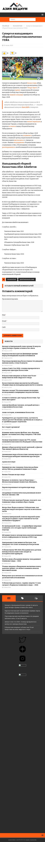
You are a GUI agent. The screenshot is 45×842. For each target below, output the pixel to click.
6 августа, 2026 (8, 372)
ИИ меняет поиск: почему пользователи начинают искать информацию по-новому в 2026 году (22, 536)
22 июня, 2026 (7, 523)
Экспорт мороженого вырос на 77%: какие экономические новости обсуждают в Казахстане (22, 441)
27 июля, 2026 (7, 424)
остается (12, 126)
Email (4, 321)
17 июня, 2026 (7, 547)
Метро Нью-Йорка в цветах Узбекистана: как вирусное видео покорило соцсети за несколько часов (21, 509)
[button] (42, 14)
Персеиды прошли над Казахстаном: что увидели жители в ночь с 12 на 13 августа (22, 362)
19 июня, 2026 (7, 532)
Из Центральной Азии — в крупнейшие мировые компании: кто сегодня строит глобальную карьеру (21, 528)
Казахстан (11, 279)
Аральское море (8, 462)
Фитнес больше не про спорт (13, 475)
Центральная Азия (27, 279)
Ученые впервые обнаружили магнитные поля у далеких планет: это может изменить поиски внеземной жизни (21, 568)
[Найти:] (22, 19)
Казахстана (32, 83)
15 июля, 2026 (7, 451)
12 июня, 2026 (7, 580)
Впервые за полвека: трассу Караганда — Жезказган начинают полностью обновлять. (19, 481)
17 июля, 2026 (7, 444)
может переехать (34, 122)
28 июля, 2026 (7, 415)
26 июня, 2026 (7, 497)
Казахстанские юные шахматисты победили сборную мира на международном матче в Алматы (22, 384)
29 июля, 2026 (7, 409)
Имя (3, 315)
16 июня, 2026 (7, 556)
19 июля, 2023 (8, 45)
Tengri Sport (32, 88)
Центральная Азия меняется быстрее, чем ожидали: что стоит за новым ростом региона (20, 543)
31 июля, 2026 (7, 394)
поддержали (19, 142)
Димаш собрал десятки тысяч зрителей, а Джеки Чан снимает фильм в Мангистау (22, 448)
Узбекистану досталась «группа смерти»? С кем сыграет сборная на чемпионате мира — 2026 (21, 584)
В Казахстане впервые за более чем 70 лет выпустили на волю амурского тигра (19, 377)
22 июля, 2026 (7, 437)
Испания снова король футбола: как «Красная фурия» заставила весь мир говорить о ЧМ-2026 (21, 433)
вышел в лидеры (16, 95)
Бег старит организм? (11, 427)
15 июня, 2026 (7, 563)
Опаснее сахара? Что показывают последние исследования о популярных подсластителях (20, 391)
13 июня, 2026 (7, 572)
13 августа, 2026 (8, 358)
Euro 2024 (25, 107)
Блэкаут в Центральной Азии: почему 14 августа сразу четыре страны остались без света (21, 347)
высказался (19, 140)
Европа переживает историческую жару (18, 487)
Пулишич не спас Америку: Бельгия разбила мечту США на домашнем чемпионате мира (20, 468)
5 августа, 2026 (8, 387)
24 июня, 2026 (7, 513)
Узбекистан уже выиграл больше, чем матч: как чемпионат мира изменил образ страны (21, 501)
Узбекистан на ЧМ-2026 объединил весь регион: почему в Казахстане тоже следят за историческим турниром (21, 552)
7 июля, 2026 (7, 471)
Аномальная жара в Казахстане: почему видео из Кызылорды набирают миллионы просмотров (22, 455)
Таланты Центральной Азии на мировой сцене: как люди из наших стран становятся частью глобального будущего (21, 518)
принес (18, 90)
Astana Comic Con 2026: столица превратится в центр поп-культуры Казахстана (21, 369)
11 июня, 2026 (7, 587)
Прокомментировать (10, 299)
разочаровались (8, 147)
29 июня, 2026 (7, 484)
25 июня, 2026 (7, 504)
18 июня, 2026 (7, 539)
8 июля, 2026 (7, 464)
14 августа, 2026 (8, 350)
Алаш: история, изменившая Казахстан (18, 412)
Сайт (4, 327)
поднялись (27, 135)
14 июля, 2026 (7, 459)
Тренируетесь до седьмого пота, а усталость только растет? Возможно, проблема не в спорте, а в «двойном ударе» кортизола (22, 420)
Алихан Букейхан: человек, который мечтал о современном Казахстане (20, 406)
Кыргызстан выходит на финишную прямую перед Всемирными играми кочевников (20, 355)
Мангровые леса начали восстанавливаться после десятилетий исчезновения (22, 576)
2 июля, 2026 (7, 477)
